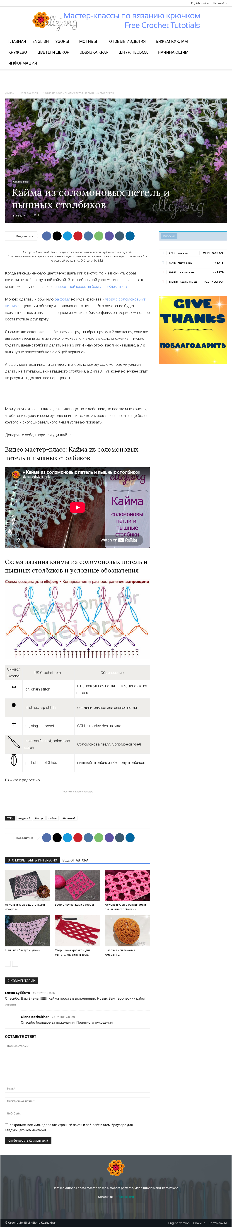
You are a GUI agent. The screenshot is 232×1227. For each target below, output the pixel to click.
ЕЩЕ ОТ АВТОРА (75, 860)
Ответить (11, 1004)
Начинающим (173, 52)
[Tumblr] (119, 236)
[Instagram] (15, 3)
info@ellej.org (124, 1196)
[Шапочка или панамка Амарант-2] (127, 930)
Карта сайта (220, 3)
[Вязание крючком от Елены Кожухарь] (116, 21)
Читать (218, 262)
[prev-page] (8, 964)
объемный (68, 818)
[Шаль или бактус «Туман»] (27, 930)
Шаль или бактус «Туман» (22, 950)
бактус (39, 818)
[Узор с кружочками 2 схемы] (77, 885)
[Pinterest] (23, 3)
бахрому (62, 299)
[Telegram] (30, 3)
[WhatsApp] (98, 236)
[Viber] (109, 236)
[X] (57, 236)
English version (200, 3)
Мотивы (88, 41)
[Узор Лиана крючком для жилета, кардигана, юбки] (77, 930)
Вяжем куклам (172, 41)
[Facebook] (8, 3)
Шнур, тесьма (133, 52)
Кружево (17, 52)
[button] (221, 42)
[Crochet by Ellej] (116, 1168)
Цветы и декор (53, 52)
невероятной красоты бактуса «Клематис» (90, 286)
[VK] (88, 236)
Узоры (62, 41)
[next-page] (15, 964)
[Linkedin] (130, 236)
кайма (52, 818)
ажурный (24, 818)
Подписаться (213, 281)
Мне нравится (213, 253)
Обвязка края (94, 52)
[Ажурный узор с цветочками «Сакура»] (27, 885)
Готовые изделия (126, 41)
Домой (9, 93)
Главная (17, 41)
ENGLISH (40, 41)
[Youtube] (38, 3)
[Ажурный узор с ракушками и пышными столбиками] (127, 885)
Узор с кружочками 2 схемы (74, 904)
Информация (22, 63)
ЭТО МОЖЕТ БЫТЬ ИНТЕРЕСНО (32, 860)
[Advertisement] (116, 81)
